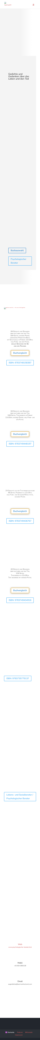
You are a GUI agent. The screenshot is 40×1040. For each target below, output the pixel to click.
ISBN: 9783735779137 (17, 678)
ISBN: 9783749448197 (20, 443)
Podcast (20, 1032)
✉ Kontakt (28, 1032)
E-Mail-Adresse (9, 880)
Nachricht (7, 891)
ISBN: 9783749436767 (20, 520)
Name (6, 868)
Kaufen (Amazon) (20, 372)
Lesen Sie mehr (13, 669)
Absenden (11, 909)
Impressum (19, 1035)
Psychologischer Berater (18, 261)
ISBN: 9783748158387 (20, 362)
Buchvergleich (20, 352)
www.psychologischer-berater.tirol (20, 947)
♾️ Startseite (9, 1032)
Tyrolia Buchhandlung (20, 381)
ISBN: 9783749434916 (20, 600)
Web (20, 944)
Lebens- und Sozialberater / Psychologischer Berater (19, 796)
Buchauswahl (17, 250)
